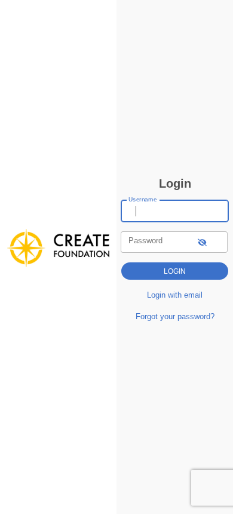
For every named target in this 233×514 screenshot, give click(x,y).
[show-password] (202, 241)
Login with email (175, 294)
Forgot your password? (175, 316)
